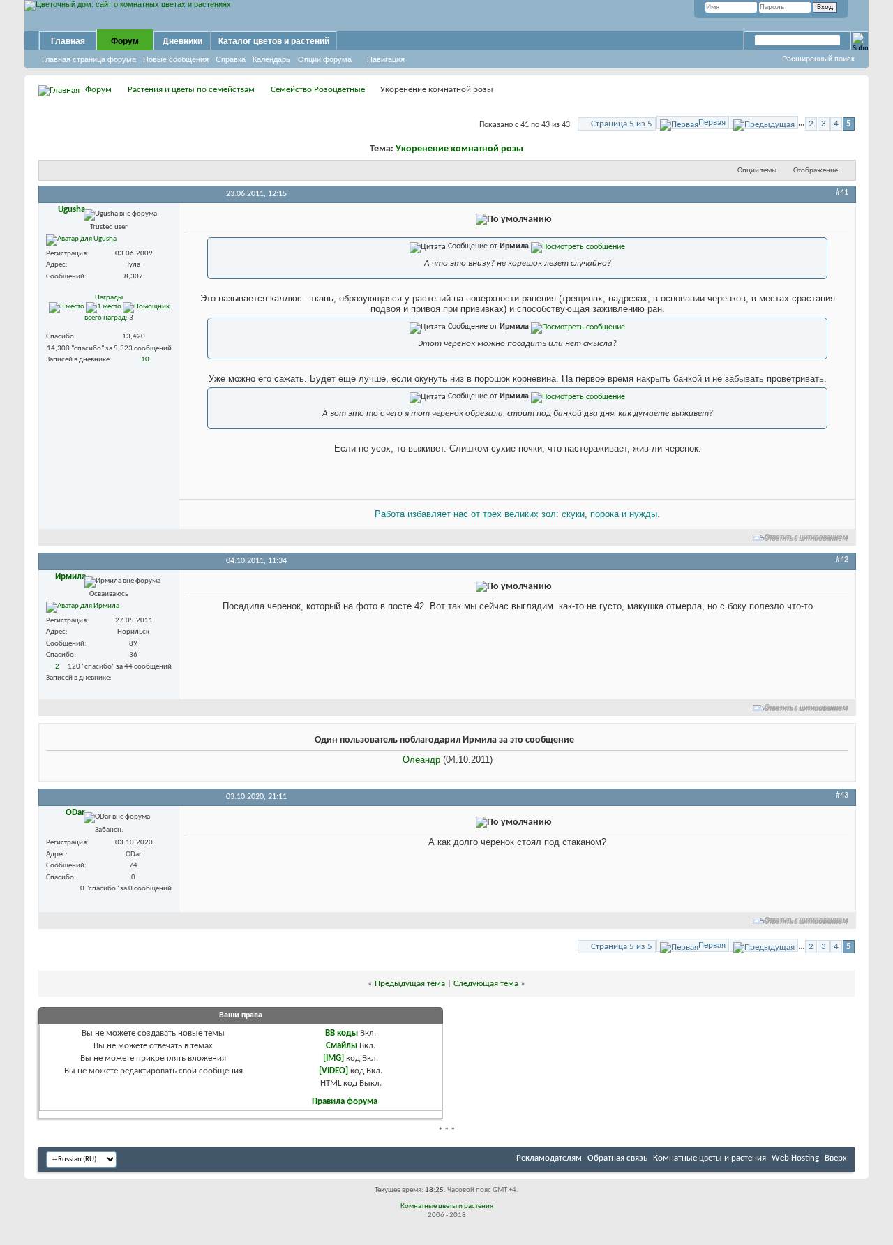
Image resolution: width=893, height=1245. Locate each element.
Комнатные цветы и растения (709, 1158)
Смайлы (341, 1045)
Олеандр (421, 759)
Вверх (836, 1158)
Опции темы (756, 170)
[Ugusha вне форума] (81, 240)
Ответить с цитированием (806, 538)
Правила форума (344, 1101)
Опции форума (325, 59)
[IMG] (333, 1058)
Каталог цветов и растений (273, 41)
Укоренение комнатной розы (459, 149)
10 (145, 360)
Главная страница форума (89, 59)
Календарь (271, 59)
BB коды (341, 1033)
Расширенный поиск (818, 58)
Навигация (386, 59)
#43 (842, 795)
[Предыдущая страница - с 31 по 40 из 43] (764, 122)
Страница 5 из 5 (621, 123)
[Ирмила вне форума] (82, 607)
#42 (842, 560)
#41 (842, 192)
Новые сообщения (176, 59)
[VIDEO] (333, 1070)
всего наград (105, 318)
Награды (109, 297)
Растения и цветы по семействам (191, 89)
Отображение (815, 170)
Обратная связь (617, 1158)
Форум (125, 41)
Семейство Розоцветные (318, 89)
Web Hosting (795, 1158)
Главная (68, 41)
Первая (712, 122)
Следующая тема (485, 983)
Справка (231, 59)
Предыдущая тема (410, 983)
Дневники (182, 41)
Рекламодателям (549, 1158)
